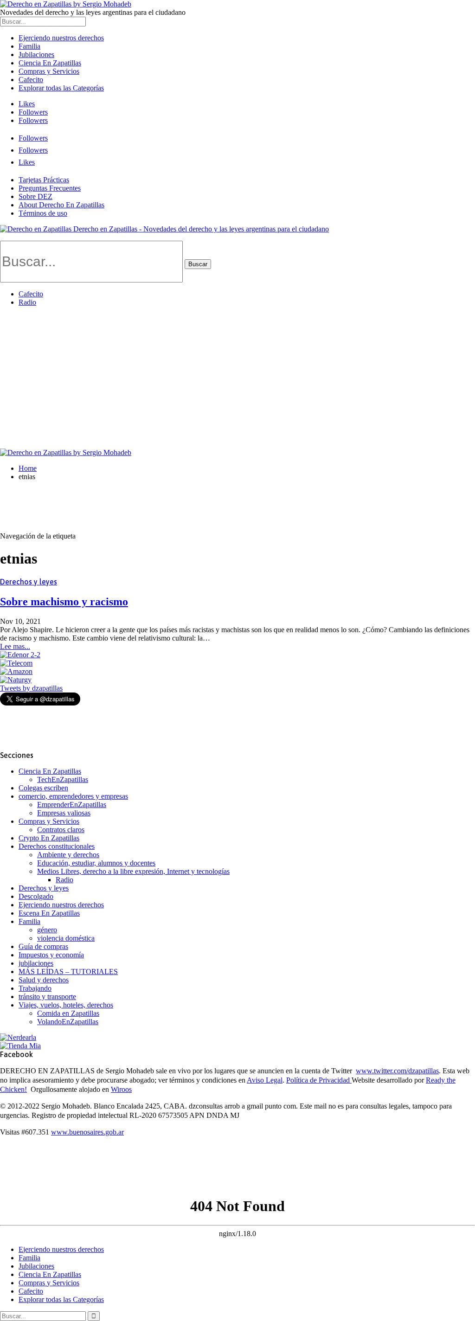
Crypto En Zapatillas (49, 838)
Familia (29, 46)
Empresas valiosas (63, 813)
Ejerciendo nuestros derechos (61, 38)
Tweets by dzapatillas (31, 688)
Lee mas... (15, 646)
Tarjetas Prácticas (44, 180)
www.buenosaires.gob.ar (87, 1132)
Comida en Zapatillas (68, 1013)
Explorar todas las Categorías (61, 88)
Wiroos (121, 1089)
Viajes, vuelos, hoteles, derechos (66, 1005)
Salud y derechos (44, 980)
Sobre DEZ (35, 196)
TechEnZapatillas (62, 779)
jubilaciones (36, 963)
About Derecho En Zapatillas (61, 205)
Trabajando (35, 988)
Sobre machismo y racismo (64, 602)
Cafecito (31, 79)
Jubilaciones (36, 54)
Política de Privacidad (319, 1080)
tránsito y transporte (47, 996)
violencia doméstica (66, 938)
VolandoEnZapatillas (67, 1022)
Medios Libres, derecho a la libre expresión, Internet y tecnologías (133, 871)
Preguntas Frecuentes (50, 188)
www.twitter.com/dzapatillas (397, 1071)
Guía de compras (43, 946)
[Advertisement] (237, 379)
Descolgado (36, 896)
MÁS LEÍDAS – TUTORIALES (68, 971)
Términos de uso (43, 213)
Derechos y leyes (28, 581)
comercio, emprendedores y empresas (73, 796)
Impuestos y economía (51, 955)
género (47, 930)
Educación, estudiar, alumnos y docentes (96, 863)
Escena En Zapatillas (49, 913)
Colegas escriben (43, 788)
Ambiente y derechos (68, 855)
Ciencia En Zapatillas (50, 63)
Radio (27, 302)
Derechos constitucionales (57, 846)
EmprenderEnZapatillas (71, 804)
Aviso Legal (264, 1080)
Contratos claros (60, 830)
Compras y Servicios (49, 71)
